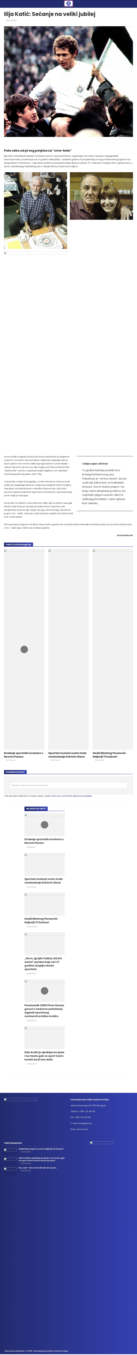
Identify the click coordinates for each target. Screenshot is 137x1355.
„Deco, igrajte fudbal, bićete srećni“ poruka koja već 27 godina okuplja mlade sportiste (43, 964)
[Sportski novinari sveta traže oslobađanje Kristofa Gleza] (68, 649)
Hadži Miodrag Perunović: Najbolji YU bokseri (109, 755)
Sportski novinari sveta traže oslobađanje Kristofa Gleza (67, 755)
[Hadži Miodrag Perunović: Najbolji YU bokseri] (113, 649)
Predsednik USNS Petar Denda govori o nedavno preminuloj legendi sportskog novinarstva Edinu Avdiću (44, 1011)
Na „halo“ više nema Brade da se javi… (38, 1168)
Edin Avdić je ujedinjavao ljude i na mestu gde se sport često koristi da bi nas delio (44, 1056)
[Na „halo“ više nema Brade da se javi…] (10, 1171)
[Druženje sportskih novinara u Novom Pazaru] (24, 649)
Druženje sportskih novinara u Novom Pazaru (23, 755)
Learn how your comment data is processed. (68, 795)
